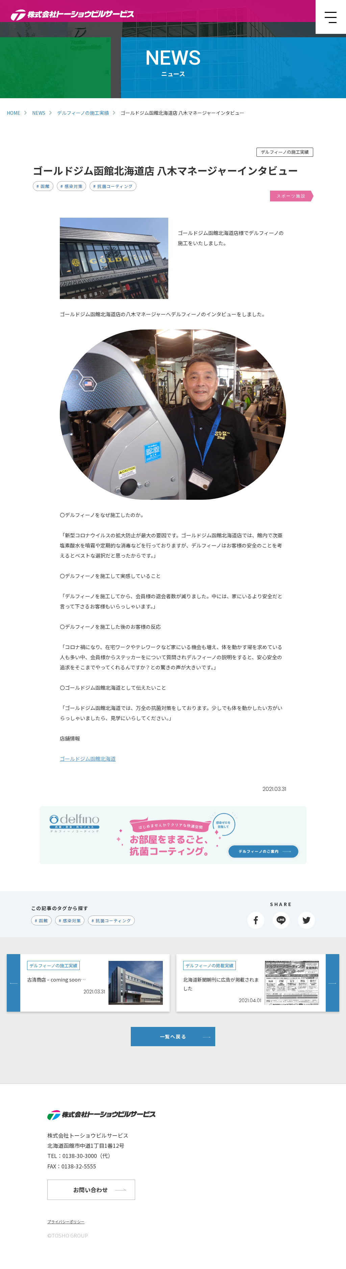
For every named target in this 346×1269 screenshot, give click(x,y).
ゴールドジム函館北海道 (88, 758)
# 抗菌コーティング (113, 186)
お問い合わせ (90, 1189)
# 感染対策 (71, 186)
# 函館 (43, 186)
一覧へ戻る (173, 1036)
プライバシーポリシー (65, 1221)
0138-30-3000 (80, 1156)
